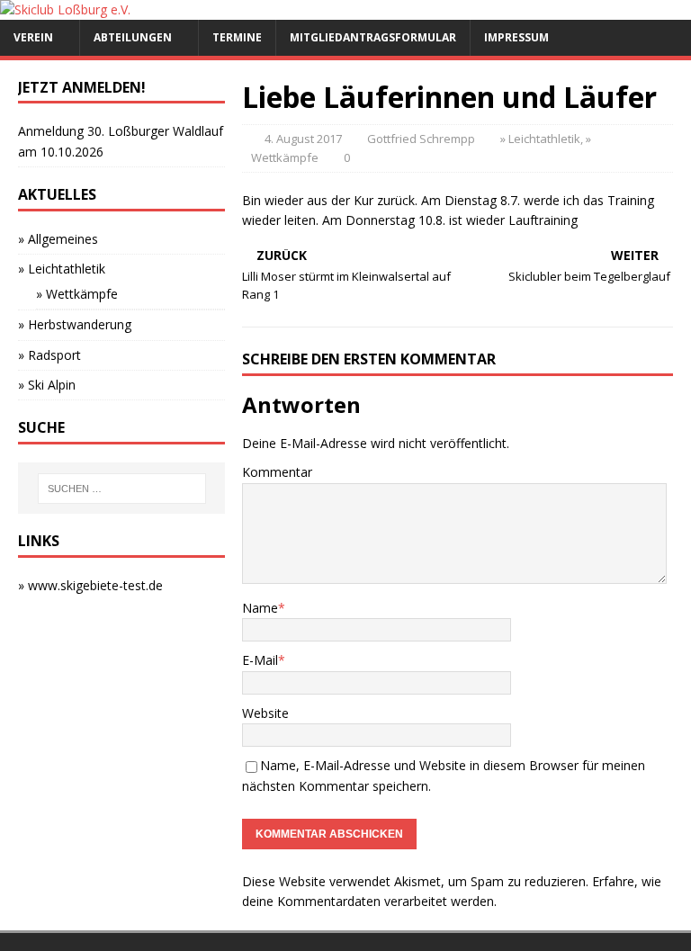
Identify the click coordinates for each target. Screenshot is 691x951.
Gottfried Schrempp (421, 138)
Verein (33, 37)
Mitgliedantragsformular (373, 37)
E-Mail (260, 659)
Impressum (516, 37)
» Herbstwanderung (74, 324)
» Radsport (49, 354)
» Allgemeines (58, 238)
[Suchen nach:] (122, 488)
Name (260, 607)
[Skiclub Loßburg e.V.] (65, 9)
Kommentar (277, 471)
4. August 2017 (303, 138)
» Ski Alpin (47, 384)
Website (265, 713)
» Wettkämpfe (77, 293)
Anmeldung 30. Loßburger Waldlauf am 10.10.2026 (120, 140)
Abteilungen (133, 37)
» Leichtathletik (540, 138)
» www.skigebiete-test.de (90, 585)
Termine (237, 37)
